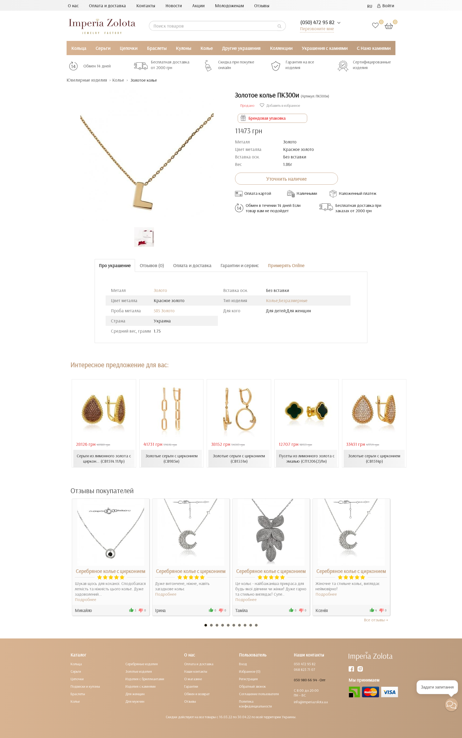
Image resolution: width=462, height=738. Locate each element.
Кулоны (183, 48)
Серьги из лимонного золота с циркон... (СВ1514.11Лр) (104, 458)
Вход (243, 663)
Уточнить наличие (286, 179)
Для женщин (135, 693)
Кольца (78, 48)
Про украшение (115, 265)
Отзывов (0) (152, 265)
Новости (173, 5)
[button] (451, 704)
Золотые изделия (138, 671)
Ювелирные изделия (87, 80)
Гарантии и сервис (240, 265)
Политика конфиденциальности (255, 704)
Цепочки (128, 48)
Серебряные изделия (141, 663)
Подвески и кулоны (85, 686)
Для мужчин (134, 701)
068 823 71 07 (304, 669)
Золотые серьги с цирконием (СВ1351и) (239, 458)
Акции (198, 5)
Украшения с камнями (325, 48)
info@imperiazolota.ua (311, 701)
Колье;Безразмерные (286, 300)
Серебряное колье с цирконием (110, 571)
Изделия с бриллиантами (144, 678)
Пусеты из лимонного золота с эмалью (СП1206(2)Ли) (306, 458)
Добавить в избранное (282, 105)
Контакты (145, 5)
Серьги (103, 48)
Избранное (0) (249, 671)
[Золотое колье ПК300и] (147, 152)
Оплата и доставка (107, 5)
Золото (160, 290)
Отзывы (261, 5)
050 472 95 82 (304, 663)
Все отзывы (374, 619)
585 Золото (164, 310)
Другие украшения (241, 48)
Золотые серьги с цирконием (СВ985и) (171, 458)
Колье (207, 48)
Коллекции (281, 48)
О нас (73, 5)
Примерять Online (286, 265)
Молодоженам (229, 5)
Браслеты (157, 48)
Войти (387, 5)
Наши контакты (195, 671)
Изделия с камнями (140, 686)
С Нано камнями (374, 48)
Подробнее (85, 599)
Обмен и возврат (197, 693)
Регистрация (248, 678)
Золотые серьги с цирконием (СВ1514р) (374, 458)
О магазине (193, 678)
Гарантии (191, 686)
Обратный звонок (252, 686)
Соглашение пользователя (259, 693)
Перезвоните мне (317, 28)
